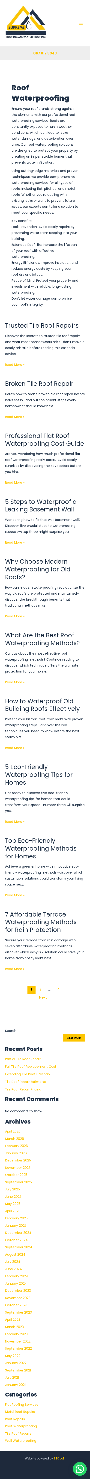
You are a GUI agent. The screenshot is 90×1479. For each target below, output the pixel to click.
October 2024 (16, 1240)
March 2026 (14, 1138)
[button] (80, 1469)
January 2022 (16, 1363)
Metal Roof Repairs (20, 1411)
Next (45, 997)
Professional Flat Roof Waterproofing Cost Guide (44, 440)
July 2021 (12, 1377)
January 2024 (16, 1283)
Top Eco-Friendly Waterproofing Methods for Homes (41, 848)
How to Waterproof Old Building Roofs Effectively (42, 705)
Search (10, 1030)
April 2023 (12, 1319)
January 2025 (16, 1225)
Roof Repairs (15, 1419)
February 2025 (16, 1218)
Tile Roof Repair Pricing (23, 1089)
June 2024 (13, 1269)
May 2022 (12, 1356)
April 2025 (12, 1211)
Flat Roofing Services (21, 1404)
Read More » (14, 364)
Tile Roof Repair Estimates (26, 1081)
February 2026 (16, 1146)
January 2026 (16, 1153)
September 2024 (18, 1247)
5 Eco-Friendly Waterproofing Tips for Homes (39, 775)
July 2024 (12, 1261)
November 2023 (17, 1298)
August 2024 (15, 1254)
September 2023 (18, 1312)
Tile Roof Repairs (18, 1433)
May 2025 (12, 1203)
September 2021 (18, 1370)
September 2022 (18, 1348)
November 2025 (17, 1167)
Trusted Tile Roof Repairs (42, 325)
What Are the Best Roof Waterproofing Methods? (42, 639)
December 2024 (18, 1232)
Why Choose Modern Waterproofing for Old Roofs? (37, 569)
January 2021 (15, 1384)
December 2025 (18, 1160)
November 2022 (17, 1341)
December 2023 (18, 1290)
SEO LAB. (59, 1458)
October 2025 (16, 1174)
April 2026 (13, 1131)
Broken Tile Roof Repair (39, 384)
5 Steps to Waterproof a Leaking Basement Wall (41, 506)
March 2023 (14, 1327)
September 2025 (18, 1182)
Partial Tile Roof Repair (23, 1059)
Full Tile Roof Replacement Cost (30, 1066)
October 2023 (16, 1305)
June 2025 (13, 1196)
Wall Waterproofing (20, 1440)
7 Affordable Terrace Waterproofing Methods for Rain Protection (41, 922)
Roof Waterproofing (21, 1426)
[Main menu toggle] (80, 23)
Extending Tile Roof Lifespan (27, 1074)
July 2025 (12, 1189)
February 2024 (16, 1276)
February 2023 (16, 1334)
